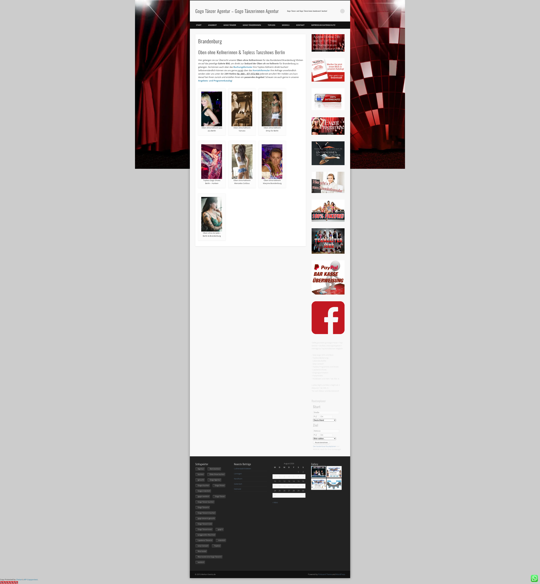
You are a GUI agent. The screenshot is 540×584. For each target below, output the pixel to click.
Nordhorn (238, 478)
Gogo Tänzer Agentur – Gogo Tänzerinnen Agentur (237, 11)
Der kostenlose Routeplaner (324, 446)
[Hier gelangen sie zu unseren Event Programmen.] (328, 134)
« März (275, 502)
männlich (221, 540)
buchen (201, 474)
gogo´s (220, 529)
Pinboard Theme (325, 574)
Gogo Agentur (215, 480)
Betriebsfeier (215, 469)
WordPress (340, 574)
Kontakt (300, 25)
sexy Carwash (203, 546)
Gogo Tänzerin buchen (206, 513)
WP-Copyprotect (31, 579)
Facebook (331, 11)
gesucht (201, 480)
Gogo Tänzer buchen (206, 502)
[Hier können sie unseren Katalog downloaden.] (328, 81)
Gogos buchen (203, 485)
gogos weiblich (203, 496)
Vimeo (336, 11)
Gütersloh (238, 484)
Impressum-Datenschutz (323, 25)
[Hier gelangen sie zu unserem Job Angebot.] (328, 253)
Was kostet (202, 551)
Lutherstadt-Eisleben (242, 468)
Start (198, 25)
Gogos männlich (204, 491)
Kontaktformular (261, 70)
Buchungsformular (242, 67)
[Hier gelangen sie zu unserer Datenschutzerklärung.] (328, 109)
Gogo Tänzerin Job (205, 524)
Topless (271, 25)
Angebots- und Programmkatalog (215, 80)
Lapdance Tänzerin (205, 540)
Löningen (238, 473)
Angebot (212, 25)
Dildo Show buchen (217, 474)
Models (285, 25)
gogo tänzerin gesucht (206, 518)
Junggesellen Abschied (206, 535)
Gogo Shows (220, 485)
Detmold (237, 489)
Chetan (19, 579)
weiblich (201, 562)
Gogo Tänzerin (203, 507)
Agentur (201, 469)
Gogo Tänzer (229, 25)
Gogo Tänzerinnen (252, 25)
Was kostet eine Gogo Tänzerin (210, 557)
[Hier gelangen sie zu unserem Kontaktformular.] (328, 192)
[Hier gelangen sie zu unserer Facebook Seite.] (328, 333)
